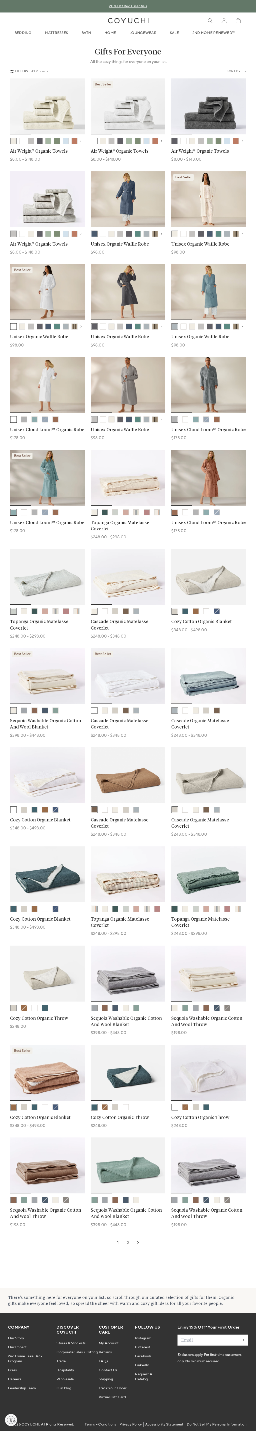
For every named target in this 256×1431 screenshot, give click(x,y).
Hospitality (65, 1370)
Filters (21, 71)
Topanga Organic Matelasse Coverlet (120, 526)
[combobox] (244, 71)
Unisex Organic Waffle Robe (120, 244)
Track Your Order (113, 1388)
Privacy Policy (131, 1424)
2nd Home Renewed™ (213, 33)
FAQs (103, 1361)
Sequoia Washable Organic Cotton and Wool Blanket (45, 724)
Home (110, 33)
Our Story (16, 1338)
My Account (109, 1343)
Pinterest (142, 1347)
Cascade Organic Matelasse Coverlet (119, 625)
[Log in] (224, 21)
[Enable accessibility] (11, 1420)
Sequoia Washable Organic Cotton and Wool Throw (206, 1021)
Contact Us (108, 1370)
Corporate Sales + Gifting (77, 1352)
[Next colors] (82, 140)
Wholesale (65, 1379)
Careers (14, 1379)
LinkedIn (142, 1365)
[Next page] (138, 1243)
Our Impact (17, 1347)
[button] (238, 20)
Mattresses (56, 33)
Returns (105, 1352)
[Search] (210, 20)
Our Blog (63, 1388)
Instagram (143, 1338)
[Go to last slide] (17, 106)
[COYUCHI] (128, 21)
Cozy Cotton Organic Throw (39, 1018)
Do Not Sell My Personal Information (216, 1424)
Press (12, 1370)
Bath (86, 33)
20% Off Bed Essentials (128, 6)
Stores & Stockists (71, 1343)
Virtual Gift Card (112, 1397)
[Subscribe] (242, 1340)
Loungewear (143, 33)
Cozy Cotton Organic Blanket (201, 622)
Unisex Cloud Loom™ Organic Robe (47, 430)
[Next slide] (78, 106)
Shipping (106, 1379)
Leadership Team (22, 1388)
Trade (61, 1361)
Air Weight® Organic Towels (39, 151)
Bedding (23, 33)
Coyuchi (30, 1424)
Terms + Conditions (100, 1424)
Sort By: (234, 71)
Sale (174, 33)
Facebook (143, 1356)
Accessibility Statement (164, 1424)
